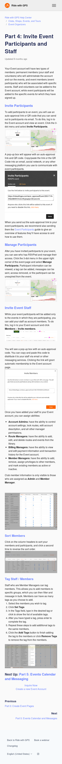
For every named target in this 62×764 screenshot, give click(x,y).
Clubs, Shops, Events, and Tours (24, 20)
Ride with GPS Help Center (18, 17)
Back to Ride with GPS (18, 740)
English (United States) (18, 753)
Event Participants (25, 229)
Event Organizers (17, 24)
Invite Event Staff (18, 307)
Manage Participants (20, 244)
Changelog (12, 745)
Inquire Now (31, 685)
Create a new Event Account (31, 689)
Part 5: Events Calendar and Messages (36, 718)
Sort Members (15, 535)
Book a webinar (41, 740)
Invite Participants (19, 105)
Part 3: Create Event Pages (19, 706)
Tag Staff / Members (19, 579)
